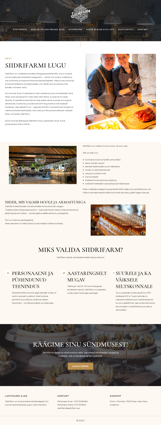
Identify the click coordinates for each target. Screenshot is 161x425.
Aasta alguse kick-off (100, 29)
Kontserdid (20, 29)
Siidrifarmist (126, 29)
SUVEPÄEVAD (75, 29)
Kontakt (143, 29)
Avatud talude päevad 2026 (48, 29)
